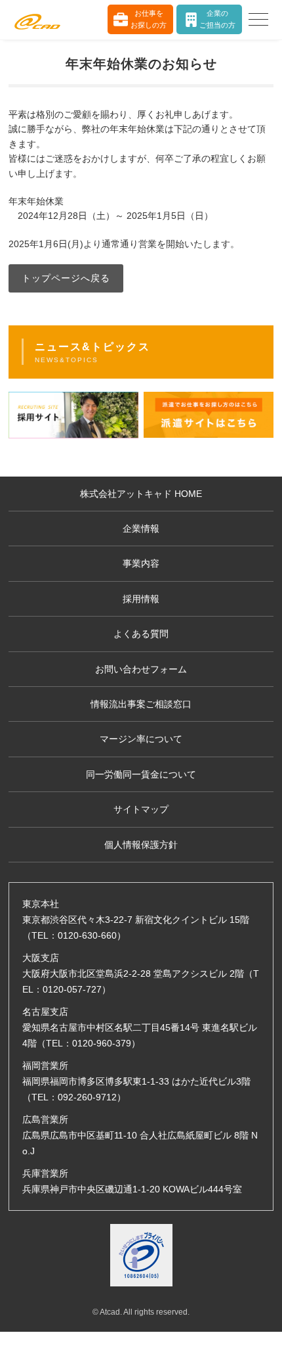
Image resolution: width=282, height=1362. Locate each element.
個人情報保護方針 (141, 844)
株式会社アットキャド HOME (141, 493)
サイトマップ (141, 809)
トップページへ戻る (66, 278)
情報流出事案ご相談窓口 (141, 704)
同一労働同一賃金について (141, 774)
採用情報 (141, 599)
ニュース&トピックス (92, 352)
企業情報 (141, 528)
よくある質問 (141, 633)
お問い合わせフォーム (141, 669)
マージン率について (141, 739)
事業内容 (141, 563)
